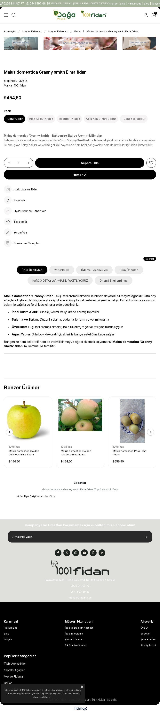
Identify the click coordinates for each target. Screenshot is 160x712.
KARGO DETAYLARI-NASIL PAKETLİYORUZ (60, 280)
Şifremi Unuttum (74, 639)
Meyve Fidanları (14, 676)
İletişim (156, 3)
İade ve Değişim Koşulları (79, 627)
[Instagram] (75, 552)
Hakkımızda (134, 3)
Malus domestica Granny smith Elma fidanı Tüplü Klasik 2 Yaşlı (80, 489)
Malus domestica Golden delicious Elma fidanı (24, 452)
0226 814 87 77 (14, 3)
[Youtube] (84, 552)
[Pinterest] (93, 552)
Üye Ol (144, 627)
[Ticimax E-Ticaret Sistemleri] (80, 709)
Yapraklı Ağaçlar (14, 670)
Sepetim (145, 633)
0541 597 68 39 (39, 3)
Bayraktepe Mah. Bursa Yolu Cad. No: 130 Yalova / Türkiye (80, 579)
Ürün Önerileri (128, 270)
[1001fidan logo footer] (80, 567)
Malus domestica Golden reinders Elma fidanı (76, 452)
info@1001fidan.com (80, 597)
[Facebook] (58, 552)
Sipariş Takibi (148, 645)
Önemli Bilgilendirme (114, 280)
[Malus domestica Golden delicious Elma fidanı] (28, 421)
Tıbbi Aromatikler (15, 663)
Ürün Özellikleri (32, 270)
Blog (146, 3)
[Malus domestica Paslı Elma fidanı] (132, 421)
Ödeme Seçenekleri (94, 270)
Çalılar (8, 683)
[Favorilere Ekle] (151, 163)
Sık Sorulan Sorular (75, 645)
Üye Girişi (49, 496)
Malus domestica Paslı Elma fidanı (129, 452)
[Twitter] (66, 552)
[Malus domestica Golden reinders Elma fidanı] (80, 421)
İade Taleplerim (74, 633)
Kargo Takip (117, 3)
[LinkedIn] (102, 552)
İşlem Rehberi (148, 639)
